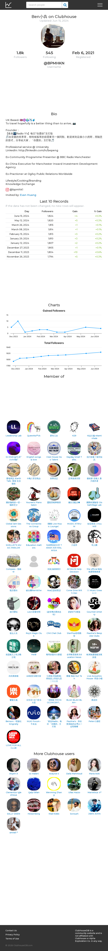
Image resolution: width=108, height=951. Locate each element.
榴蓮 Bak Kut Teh (74, 677)
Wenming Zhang (54, 793)
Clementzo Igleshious (13, 793)
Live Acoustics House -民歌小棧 (94, 677)
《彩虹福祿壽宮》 (54, 569)
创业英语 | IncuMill (94, 525)
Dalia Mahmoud (74, 773)
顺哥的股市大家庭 (54, 654)
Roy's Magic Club (34, 634)
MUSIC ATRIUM (74, 525)
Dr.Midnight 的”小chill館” (13, 458)
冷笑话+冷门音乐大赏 (33, 701)
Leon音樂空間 (33, 612)
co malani (34, 773)
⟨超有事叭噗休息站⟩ (54, 613)
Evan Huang (28, 195)
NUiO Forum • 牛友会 (34, 722)
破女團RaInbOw (34, 590)
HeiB (33, 654)
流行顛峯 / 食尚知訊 (94, 458)
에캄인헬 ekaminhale (94, 437)
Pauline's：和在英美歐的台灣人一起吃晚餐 (74, 724)
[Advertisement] (54, 92)
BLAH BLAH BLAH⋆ (74, 701)
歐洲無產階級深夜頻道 (94, 655)
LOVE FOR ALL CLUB (13, 746)
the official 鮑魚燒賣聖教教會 (94, 570)
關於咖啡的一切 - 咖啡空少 (13, 503)
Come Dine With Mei (74, 591)
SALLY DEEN (13, 814)
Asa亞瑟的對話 (54, 590)
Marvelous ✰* (94, 792)
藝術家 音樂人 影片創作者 (94, 479)
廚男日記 (54, 478)
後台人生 (14, 633)
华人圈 (94, 545)
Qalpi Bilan (33, 792)
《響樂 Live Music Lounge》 (54, 525)
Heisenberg (34, 814)
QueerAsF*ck (33, 435)
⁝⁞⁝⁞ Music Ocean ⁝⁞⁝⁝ (94, 591)
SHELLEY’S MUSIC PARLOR (13, 546)
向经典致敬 (14, 676)
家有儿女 (54, 435)
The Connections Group (33, 525)
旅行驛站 (14, 612)
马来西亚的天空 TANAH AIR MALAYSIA (54, 548)
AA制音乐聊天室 (33, 676)
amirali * (14, 832)
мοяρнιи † (54, 773)
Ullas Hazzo (74, 792)
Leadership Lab (14, 435)
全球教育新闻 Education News (74, 655)
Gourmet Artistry (94, 613)
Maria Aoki (94, 773)
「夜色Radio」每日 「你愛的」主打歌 (54, 724)
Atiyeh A (13, 773)
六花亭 (74, 545)
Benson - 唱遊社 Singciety (14, 722)
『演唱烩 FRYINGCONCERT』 (54, 701)
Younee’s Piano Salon (34, 503)
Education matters (34, 546)
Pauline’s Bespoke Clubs (94, 634)
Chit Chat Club (54, 633)
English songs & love (34, 458)
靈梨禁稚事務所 (54, 502)
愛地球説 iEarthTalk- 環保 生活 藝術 (13, 481)
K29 (74, 435)
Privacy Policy (12, 934)
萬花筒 (94, 700)
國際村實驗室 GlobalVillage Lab (94, 503)
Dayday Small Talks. (74, 458)
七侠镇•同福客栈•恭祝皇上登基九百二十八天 (54, 678)
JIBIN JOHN (94, 814)
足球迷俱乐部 (74, 478)
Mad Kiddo (54, 814)
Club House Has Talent (54, 458)
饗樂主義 (14, 700)
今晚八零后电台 (34, 478)
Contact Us (11, 930)
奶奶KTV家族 (74, 612)
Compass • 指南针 (13, 570)
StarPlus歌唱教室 (74, 634)
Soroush (74, 814)
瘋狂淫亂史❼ (74, 502)
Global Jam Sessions (13, 525)
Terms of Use (12, 938)
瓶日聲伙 (14, 590)
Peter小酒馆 (94, 721)
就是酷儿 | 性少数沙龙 (13, 655)
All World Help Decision (74, 570)
